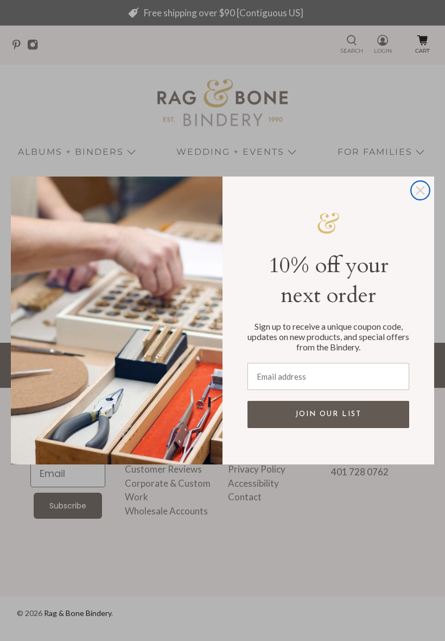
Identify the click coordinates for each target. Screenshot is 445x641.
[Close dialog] (420, 190)
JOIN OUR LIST (328, 414)
